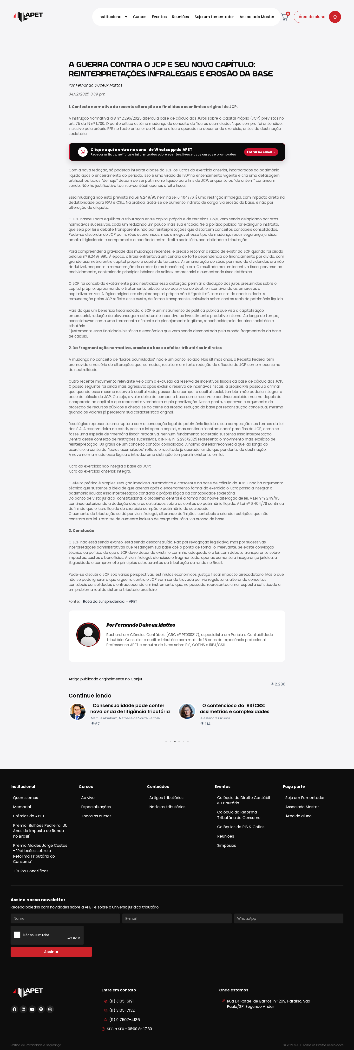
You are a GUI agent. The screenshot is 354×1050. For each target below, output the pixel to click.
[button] (166, 741)
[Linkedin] (23, 1009)
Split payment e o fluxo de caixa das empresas (241, 708)
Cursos (139, 16)
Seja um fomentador (214, 16)
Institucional (110, 16)
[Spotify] (41, 1009)
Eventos (159, 16)
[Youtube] (32, 1009)
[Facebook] (14, 1009)
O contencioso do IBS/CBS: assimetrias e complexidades (127, 708)
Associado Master (257, 16)
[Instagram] (50, 1009)
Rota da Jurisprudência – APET (110, 601)
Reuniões (180, 16)
